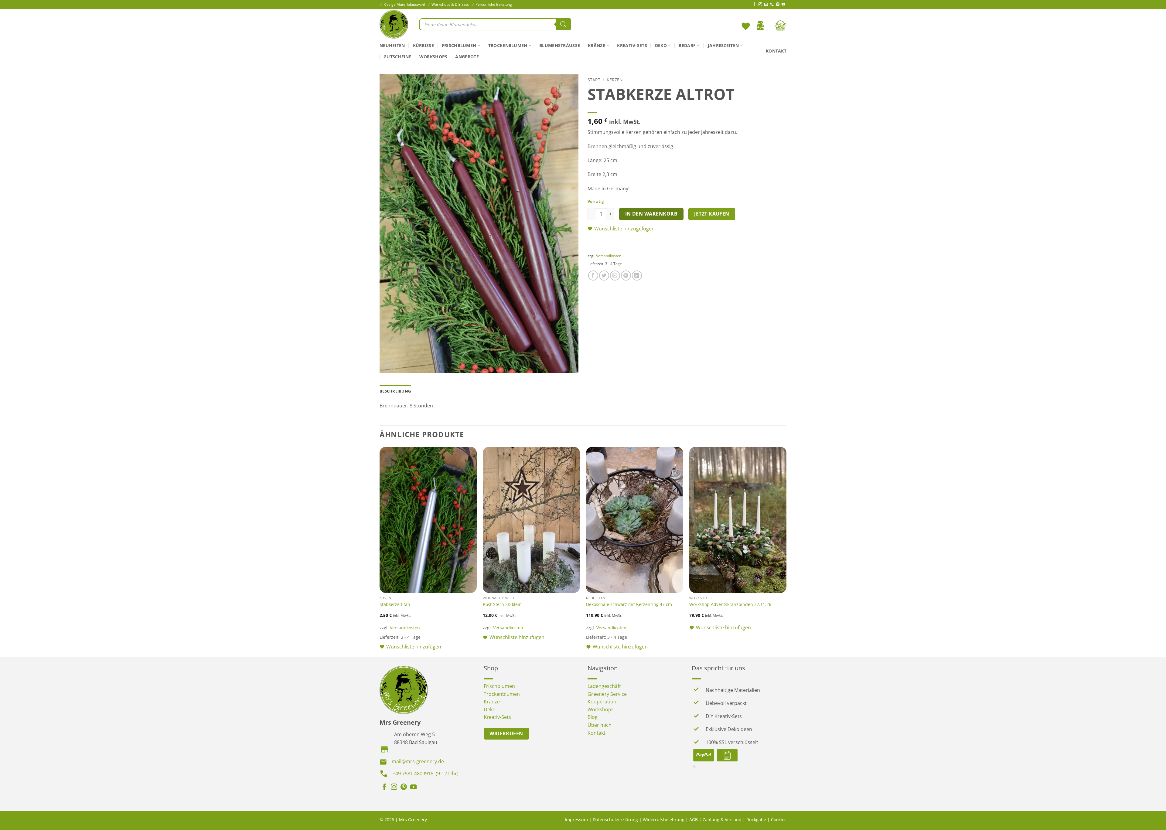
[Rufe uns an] (772, 4)
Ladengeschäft (604, 686)
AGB (693, 819)
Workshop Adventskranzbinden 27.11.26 (730, 604)
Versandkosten (608, 255)
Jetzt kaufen (711, 213)
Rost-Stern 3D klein (502, 604)
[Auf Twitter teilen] (604, 275)
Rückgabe (756, 819)
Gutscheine (397, 57)
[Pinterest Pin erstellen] (626, 275)
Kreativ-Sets (632, 45)
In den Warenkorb (651, 213)
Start (594, 80)
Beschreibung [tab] (395, 391)
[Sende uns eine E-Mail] (766, 4)
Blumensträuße (559, 45)
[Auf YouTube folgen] (783, 4)
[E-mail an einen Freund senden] (615, 275)
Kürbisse (423, 45)
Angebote (467, 57)
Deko (661, 45)
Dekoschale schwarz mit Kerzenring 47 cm (629, 604)
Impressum (576, 819)
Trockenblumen (507, 45)
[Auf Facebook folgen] (754, 4)
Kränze (596, 45)
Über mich (600, 725)
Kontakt (776, 51)
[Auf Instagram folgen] (760, 4)
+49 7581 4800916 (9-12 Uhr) (426, 773)
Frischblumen (459, 45)
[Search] (563, 24)
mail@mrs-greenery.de (418, 761)
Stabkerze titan (395, 604)
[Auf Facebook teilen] (593, 275)
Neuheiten (392, 45)
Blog (593, 717)
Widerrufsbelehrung (663, 819)
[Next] (786, 551)
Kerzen (615, 80)
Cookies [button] (778, 819)
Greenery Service (607, 694)
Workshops (433, 57)
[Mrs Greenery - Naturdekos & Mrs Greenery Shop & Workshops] (395, 24)
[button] (760, 25)
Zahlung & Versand (722, 819)
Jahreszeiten (723, 45)
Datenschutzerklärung (615, 819)
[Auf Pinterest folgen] (777, 4)
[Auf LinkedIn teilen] (637, 275)
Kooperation (602, 701)
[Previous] (379, 551)
